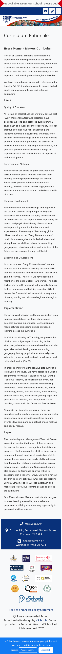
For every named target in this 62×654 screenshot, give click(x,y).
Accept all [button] (45, 650)
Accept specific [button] (27, 650)
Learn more (45, 645)
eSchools (41, 620)
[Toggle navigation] (58, 11)
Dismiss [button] (14, 650)
